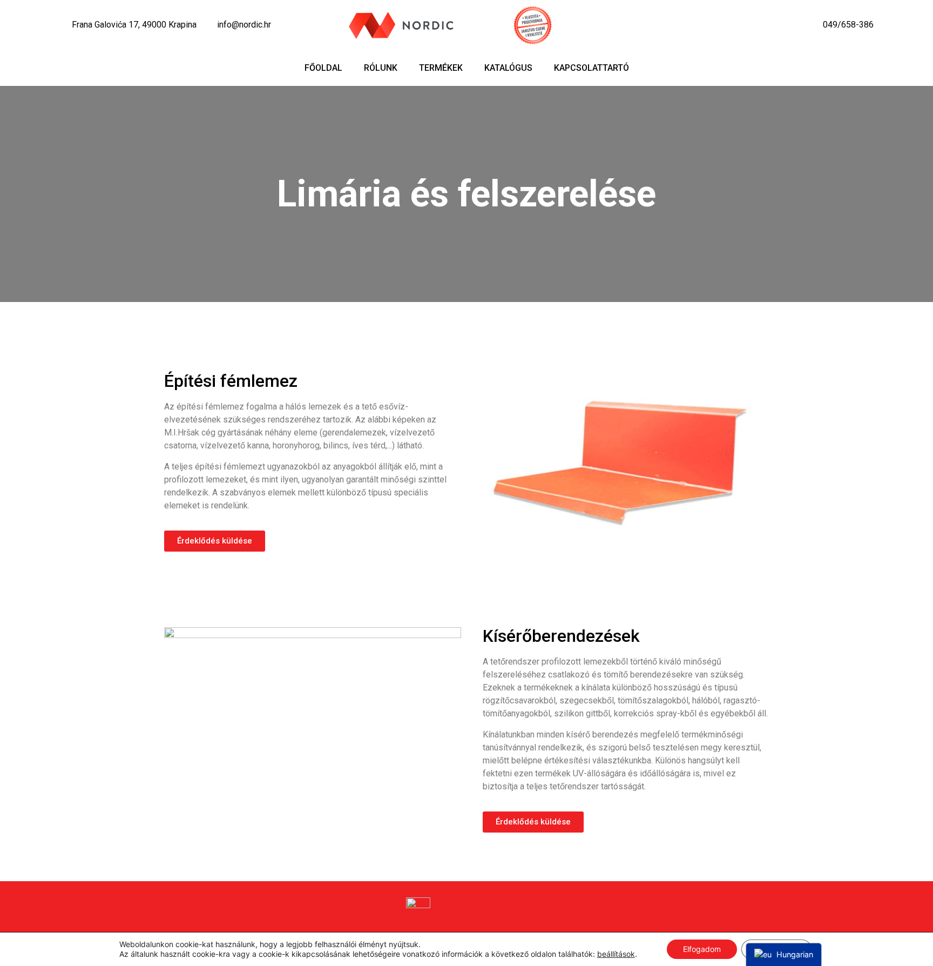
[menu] (783, 954)
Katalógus (508, 68)
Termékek (441, 68)
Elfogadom (702, 949)
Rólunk (380, 68)
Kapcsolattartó (591, 68)
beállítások (616, 953)
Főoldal (323, 68)
